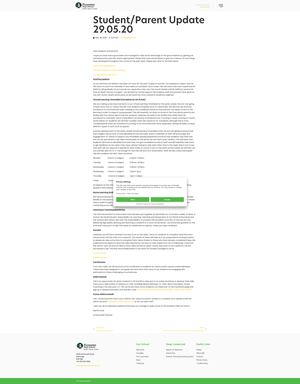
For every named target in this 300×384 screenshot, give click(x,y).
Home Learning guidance (104, 65)
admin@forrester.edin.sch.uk (120, 301)
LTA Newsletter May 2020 (104, 74)
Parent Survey (99, 253)
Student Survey (100, 257)
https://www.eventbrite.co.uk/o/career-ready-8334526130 (164, 289)
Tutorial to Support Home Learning (109, 70)
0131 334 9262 (205, 7)
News (133, 37)
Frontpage (125, 37)
